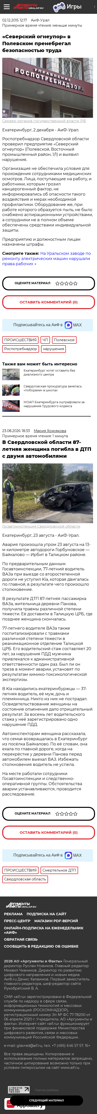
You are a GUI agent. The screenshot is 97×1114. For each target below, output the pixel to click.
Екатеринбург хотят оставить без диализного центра (49, 372)
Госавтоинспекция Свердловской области (41, 526)
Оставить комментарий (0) (49, 302)
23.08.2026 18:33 (16, 431)
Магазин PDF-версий (56, 921)
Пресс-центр (17, 921)
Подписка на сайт (46, 914)
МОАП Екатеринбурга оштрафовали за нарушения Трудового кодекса (54, 404)
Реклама (13, 914)
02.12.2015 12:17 (14, 20)
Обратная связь (21, 939)
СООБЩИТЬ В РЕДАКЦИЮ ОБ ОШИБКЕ (41, 946)
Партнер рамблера (47, 1090)
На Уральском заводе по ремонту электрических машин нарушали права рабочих (46, 258)
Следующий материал (46, 1100)
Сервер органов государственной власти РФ (44, 121)
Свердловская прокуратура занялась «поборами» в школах (53, 388)
